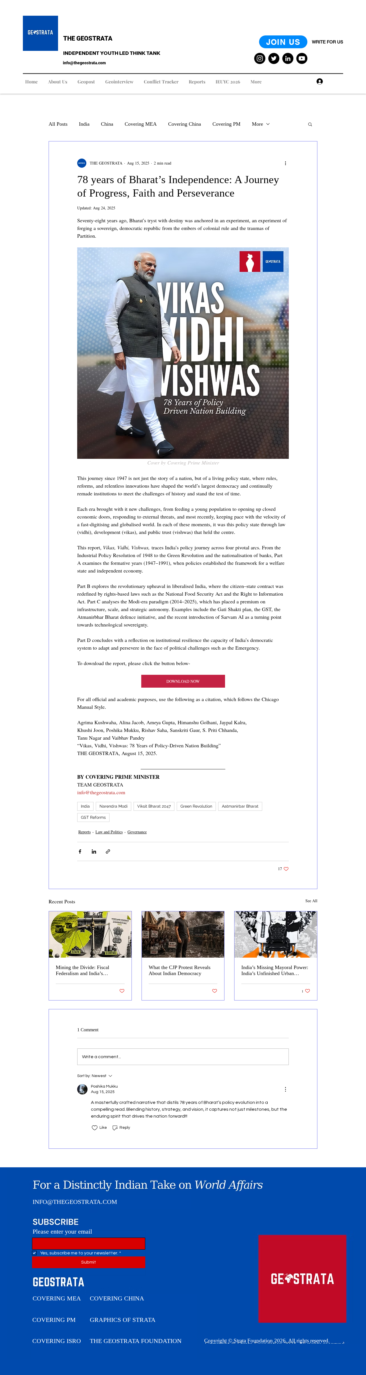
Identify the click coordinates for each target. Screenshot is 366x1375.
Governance (137, 831)
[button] (310, 124)
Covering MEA (141, 124)
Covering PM (226, 124)
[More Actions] (285, 1089)
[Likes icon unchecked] (94, 1127)
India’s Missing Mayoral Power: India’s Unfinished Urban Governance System (274, 970)
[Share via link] (108, 851)
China (107, 124)
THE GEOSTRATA (87, 38)
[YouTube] (301, 58)
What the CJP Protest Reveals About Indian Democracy (179, 970)
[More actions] (285, 163)
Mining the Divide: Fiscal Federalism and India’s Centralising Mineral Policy (84, 970)
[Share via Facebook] (80, 851)
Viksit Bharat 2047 (154, 806)
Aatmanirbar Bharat (240, 806)
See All (311, 900)
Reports (84, 831)
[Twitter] (273, 58)
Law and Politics (109, 831)
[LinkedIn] (287, 58)
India (84, 124)
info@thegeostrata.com (84, 63)
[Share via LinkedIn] (94, 851)
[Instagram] (259, 58)
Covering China (184, 124)
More (257, 124)
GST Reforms (93, 817)
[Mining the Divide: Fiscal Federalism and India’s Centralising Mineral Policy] (90, 934)
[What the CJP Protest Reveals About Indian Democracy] (183, 934)
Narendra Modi (114, 806)
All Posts (58, 124)
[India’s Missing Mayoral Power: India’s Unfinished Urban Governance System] (275, 934)
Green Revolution (196, 806)
